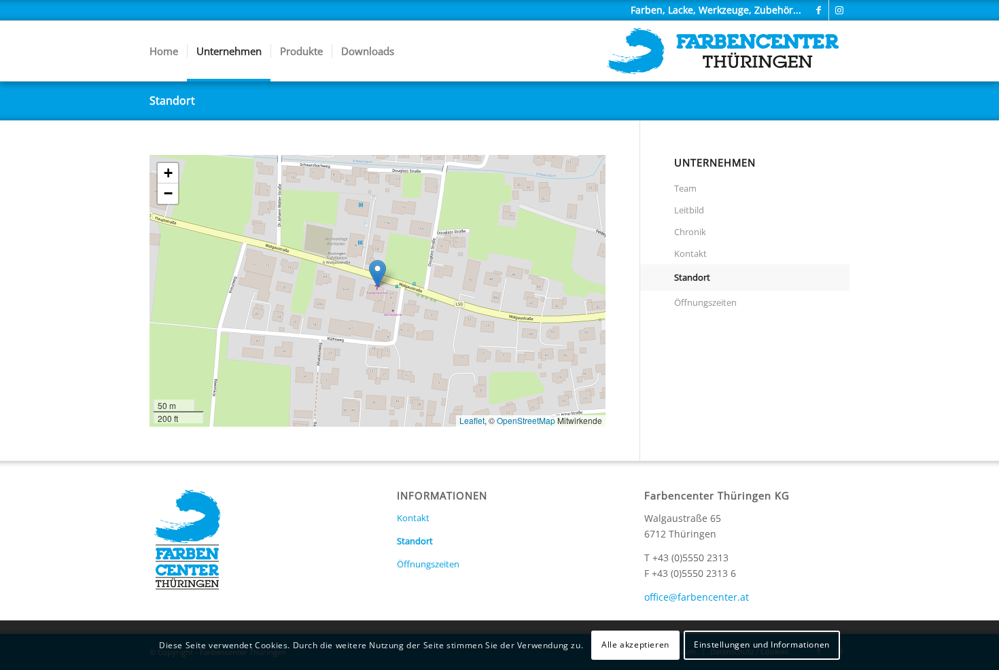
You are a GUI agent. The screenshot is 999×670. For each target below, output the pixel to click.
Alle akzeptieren (635, 644)
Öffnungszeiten (705, 302)
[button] (377, 273)
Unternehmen (715, 163)
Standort (172, 100)
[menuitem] (164, 51)
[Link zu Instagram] (839, 10)
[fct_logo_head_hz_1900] (723, 51)
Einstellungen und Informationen (762, 644)
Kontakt (690, 253)
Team (685, 188)
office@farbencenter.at (696, 596)
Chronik (690, 232)
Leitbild (689, 210)
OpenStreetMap (526, 420)
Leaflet (472, 420)
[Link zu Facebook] (818, 10)
